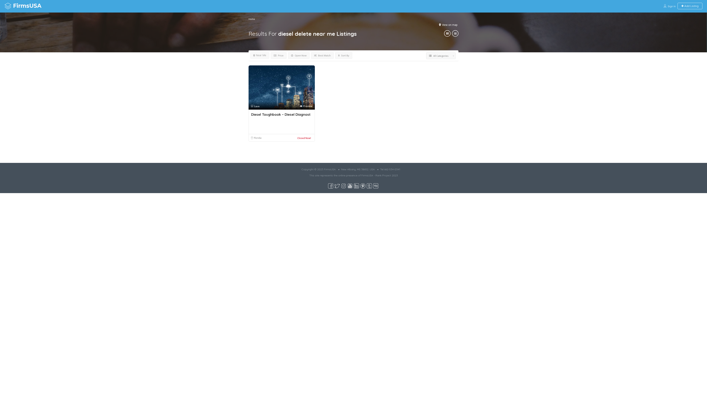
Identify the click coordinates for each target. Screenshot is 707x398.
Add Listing (691, 6)
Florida (257, 137)
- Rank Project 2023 (386, 175)
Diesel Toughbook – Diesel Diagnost (280, 114)
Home (252, 19)
